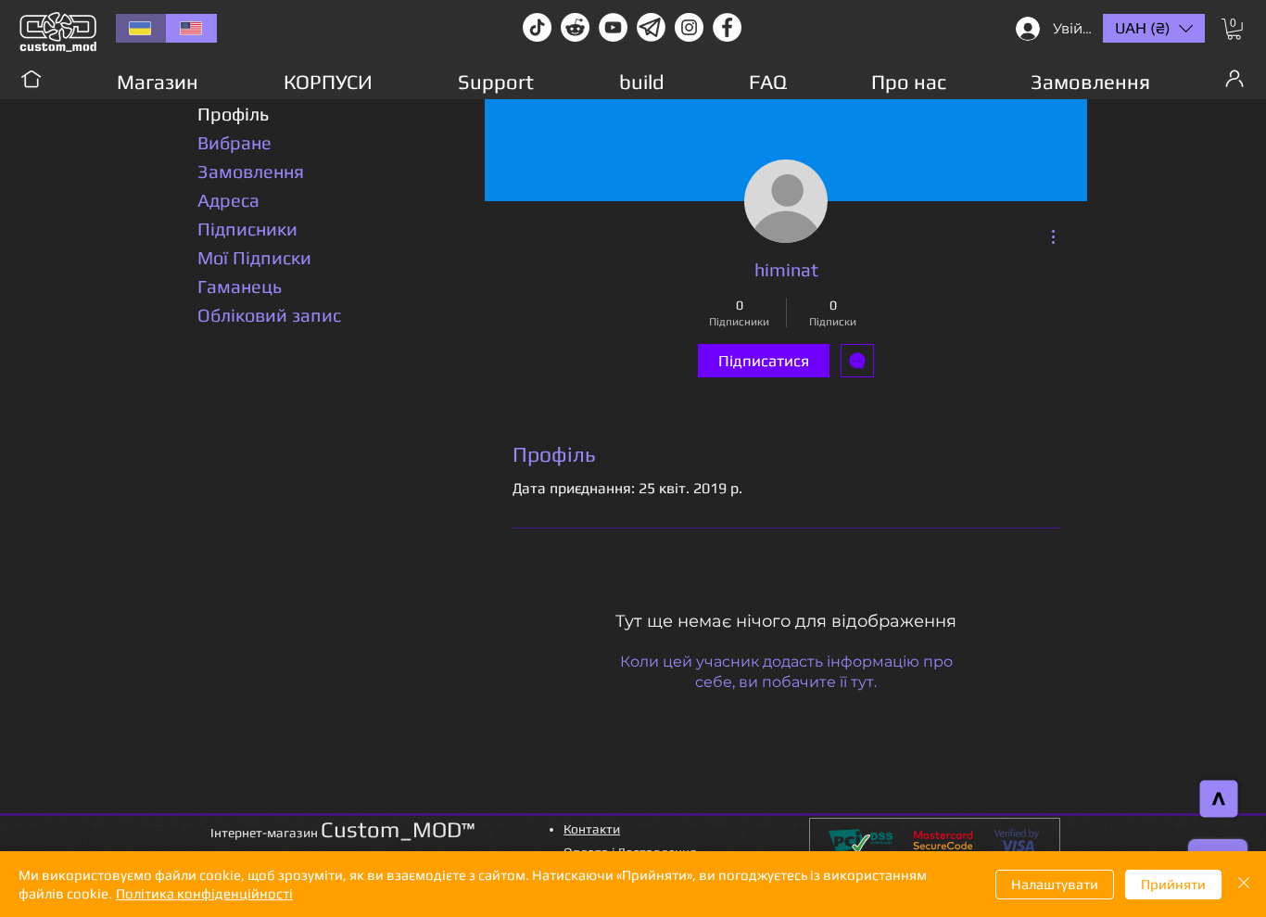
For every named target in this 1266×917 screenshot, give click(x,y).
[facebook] (727, 27)
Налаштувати (1054, 884)
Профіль (233, 113)
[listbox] (1154, 28)
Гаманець (239, 286)
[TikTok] (537, 27)
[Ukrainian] (141, 28)
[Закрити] (1244, 884)
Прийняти (1173, 884)
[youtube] (613, 27)
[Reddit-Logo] (575, 27)
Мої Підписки (254, 257)
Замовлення (250, 171)
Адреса (228, 199)
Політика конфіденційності (204, 893)
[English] (191, 28)
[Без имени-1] (651, 27)
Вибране (234, 142)
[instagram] (689, 27)
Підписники (247, 228)
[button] (1234, 29)
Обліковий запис (269, 314)
